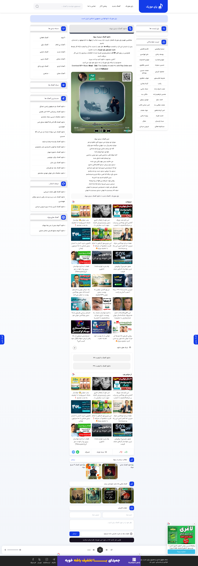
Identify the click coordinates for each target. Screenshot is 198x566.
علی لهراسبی (144, 54)
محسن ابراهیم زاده (159, 94)
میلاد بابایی (144, 89)
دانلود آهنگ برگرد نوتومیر (56, 157)
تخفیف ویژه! (181, 552)
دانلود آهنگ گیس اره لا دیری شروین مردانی (50, 207)
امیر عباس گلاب (144, 105)
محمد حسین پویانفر (144, 71)
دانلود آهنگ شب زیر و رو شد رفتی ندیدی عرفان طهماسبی (48, 199)
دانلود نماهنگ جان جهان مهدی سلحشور (51, 173)
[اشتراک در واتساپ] (77, 452)
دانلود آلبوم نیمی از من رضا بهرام (54, 225)
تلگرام (54, 563)
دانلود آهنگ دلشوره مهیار (56, 152)
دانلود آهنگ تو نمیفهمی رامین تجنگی (52, 106)
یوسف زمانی (159, 54)
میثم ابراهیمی (159, 49)
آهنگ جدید (116, 6)
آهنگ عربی (44, 59)
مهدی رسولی (144, 100)
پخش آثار (103, 6)
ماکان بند (144, 94)
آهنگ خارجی (44, 52)
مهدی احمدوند (144, 60)
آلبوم (63, 38)
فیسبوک (33, 563)
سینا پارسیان (159, 121)
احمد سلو (159, 100)
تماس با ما (92, 6)
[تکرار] (111, 550)
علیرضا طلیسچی (159, 78)
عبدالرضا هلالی (159, 126)
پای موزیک (129, 6)
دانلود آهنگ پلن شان (57, 163)
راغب (159, 83)
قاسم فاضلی (144, 49)
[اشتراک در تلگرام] (73, 452)
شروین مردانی (144, 126)
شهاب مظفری (144, 78)
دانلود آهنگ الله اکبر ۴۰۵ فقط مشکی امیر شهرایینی (51, 124)
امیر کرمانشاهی (159, 110)
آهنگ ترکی (44, 45)
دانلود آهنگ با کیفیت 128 (101, 358)
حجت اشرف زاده (159, 89)
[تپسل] (58, 554)
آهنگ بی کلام (60, 45)
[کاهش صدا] (20, 550)
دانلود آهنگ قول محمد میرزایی (54, 192)
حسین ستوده (159, 65)
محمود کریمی (159, 72)
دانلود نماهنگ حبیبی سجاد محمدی (53, 117)
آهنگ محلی (61, 73)
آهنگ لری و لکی (43, 66)
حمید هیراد (159, 116)
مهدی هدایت (159, 60)
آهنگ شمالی (60, 59)
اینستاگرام (46, 563)
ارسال (74, 534)
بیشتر (73, 460)
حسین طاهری (144, 65)
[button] (162, 550)
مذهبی (45, 73)
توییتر (39, 563)
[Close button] (194, 524)
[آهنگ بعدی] (106, 550)
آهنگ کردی (61, 66)
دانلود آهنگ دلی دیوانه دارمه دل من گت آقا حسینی (50, 134)
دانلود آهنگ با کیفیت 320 (102, 366)
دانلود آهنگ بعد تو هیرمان (55, 168)
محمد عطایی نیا (159, 105)
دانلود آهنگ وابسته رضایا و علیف (53, 142)
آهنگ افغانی (44, 38)
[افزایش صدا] (5, 550)
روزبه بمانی (144, 116)
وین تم (152, 562)
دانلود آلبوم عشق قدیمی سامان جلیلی (52, 231)
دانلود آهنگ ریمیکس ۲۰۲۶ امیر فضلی (52, 112)
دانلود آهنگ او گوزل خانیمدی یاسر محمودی (50, 147)
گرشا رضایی (144, 83)
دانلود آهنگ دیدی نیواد (118, 28)
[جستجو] (37, 6)
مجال (144, 121)
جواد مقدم (144, 110)
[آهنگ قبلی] (94, 550)
